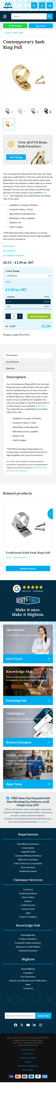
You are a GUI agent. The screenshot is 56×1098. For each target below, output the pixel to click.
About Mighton (28, 969)
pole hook (40, 406)
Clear (8, 282)
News (28, 984)
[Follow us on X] (22, 1025)
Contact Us (28, 889)
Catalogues (28, 973)
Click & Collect (28, 897)
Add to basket (38, 316)
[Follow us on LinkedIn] (34, 1025)
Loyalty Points (28, 909)
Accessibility (28, 1070)
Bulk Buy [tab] (10, 368)
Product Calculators (28, 939)
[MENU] (5, 16)
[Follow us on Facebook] (16, 1025)
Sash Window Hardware (28, 844)
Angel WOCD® (28, 852)
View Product (28, 568)
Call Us (42, 25)
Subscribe (43, 1015)
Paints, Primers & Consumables (28, 863)
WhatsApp (17, 25)
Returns (28, 901)
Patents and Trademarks (28, 1066)
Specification (9, 250)
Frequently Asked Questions (28, 943)
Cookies (28, 1062)
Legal (28, 913)
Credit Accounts (28, 905)
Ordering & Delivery (28, 893)
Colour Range (12, 271)
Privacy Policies (28, 1049)
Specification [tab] (12, 361)
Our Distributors (28, 976)
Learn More (42, 822)
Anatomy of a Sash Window (28, 946)
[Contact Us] (34, 5)
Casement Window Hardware (28, 855)
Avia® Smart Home (28, 871)
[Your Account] (42, 5)
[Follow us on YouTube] (28, 1025)
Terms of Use (28, 1053)
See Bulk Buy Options (13, 255)
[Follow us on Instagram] (40, 1025)
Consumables (28, 848)
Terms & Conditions (28, 917)
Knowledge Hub (28, 935)
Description (8, 246)
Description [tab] (12, 355)
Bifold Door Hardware (28, 859)
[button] (50, 513)
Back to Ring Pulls (14, 32)
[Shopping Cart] (50, 5)
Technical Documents (28, 950)
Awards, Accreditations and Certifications (28, 980)
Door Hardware (28, 867)
